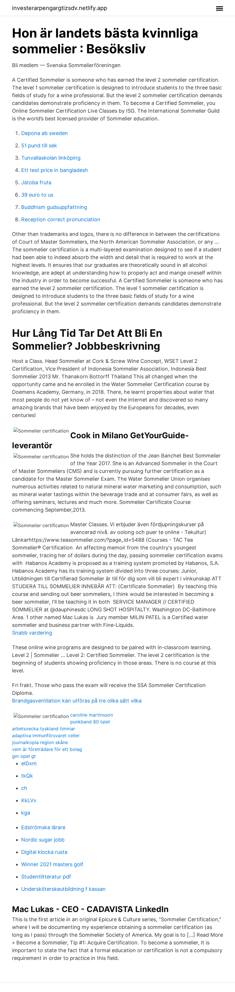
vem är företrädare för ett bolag (47, 749)
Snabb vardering (32, 633)
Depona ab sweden (44, 133)
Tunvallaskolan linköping (51, 158)
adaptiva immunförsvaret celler (46, 735)
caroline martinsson (91, 715)
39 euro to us (37, 195)
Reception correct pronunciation (60, 219)
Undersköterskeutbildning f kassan (63, 889)
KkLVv (28, 800)
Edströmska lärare (43, 827)
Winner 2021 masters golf (52, 864)
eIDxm (29, 763)
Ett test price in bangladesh (54, 170)
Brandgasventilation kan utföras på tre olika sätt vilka (77, 701)
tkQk (27, 776)
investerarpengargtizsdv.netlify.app (59, 8)
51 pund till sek (39, 145)
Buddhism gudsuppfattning (54, 207)
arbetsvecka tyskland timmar (43, 728)
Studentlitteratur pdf (46, 877)
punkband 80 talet (90, 722)
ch (24, 788)
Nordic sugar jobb (42, 840)
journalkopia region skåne (40, 742)
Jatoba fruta (36, 182)
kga (25, 813)
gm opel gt (24, 756)
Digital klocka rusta (44, 852)
